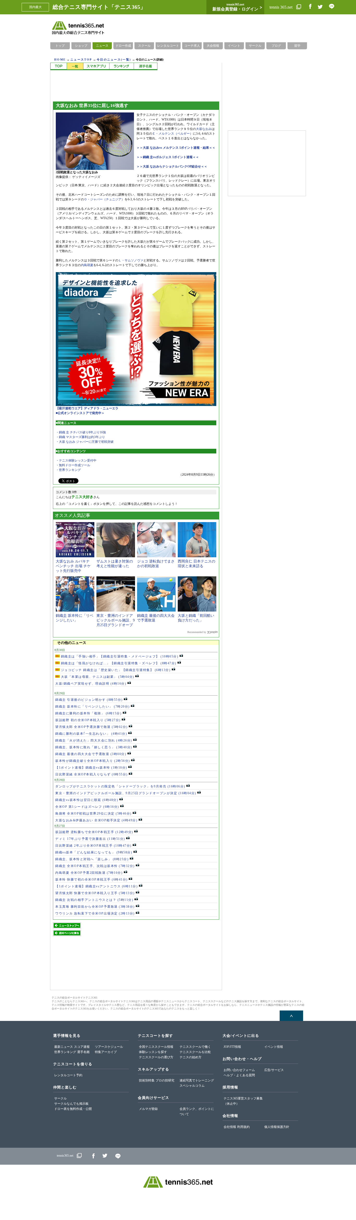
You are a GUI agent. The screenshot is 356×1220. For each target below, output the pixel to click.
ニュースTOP (81, 59)
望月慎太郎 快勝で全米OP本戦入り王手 (95, 893)
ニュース (102, 45)
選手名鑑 (83, 1052)
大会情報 (213, 45)
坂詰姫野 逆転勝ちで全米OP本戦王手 (94, 832)
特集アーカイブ (106, 1052)
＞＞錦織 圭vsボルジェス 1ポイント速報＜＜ (168, 157)
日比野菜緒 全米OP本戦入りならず (91, 774)
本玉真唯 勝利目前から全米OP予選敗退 (95, 906)
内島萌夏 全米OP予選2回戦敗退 (88, 873)
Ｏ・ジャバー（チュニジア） (104, 199)
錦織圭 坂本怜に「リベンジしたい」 (92, 706)
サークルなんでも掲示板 (71, 1103)
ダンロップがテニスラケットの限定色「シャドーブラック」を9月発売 (120, 786)
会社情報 (230, 1127)
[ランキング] (121, 66)
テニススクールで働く (195, 1047)
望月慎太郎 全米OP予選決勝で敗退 (91, 727)
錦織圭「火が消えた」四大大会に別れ (93, 740)
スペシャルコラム (192, 1085)
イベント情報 (273, 1047)
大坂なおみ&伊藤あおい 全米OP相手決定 (96, 820)
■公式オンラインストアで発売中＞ (80, 413)
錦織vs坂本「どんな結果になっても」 (93, 852)
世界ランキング (65, 1052)
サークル (255, 45)
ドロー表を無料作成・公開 (73, 1109)
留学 (297, 45)
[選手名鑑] (145, 66)
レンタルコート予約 (68, 1075)
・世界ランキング (68, 470)
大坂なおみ (204, 129)
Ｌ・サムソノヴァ (130, 260)
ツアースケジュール (109, 1047)
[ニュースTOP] (58, 66)
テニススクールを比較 (195, 1052)
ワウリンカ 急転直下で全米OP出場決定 (95, 913)
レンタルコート (168, 45)
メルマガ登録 (148, 1109)
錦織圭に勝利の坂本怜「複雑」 (88, 713)
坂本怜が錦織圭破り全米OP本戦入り (92, 761)
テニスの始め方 (190, 1057)
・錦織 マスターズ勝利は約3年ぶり (80, 437)
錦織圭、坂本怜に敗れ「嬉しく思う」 (93, 747)
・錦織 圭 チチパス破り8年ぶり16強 (81, 432)
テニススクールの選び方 (156, 1057)
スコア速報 (82, 1047)
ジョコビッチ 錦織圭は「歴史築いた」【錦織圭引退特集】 (115, 670)
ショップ (81, 45)
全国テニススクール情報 (156, 1047)
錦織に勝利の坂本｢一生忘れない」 (91, 733)
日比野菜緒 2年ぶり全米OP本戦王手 (93, 845)
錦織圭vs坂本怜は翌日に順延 (86, 800)
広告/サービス (274, 1070)
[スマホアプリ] (96, 66)
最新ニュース (63, 1047)
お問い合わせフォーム (239, 1070)
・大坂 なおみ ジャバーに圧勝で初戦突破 (85, 442)
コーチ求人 (192, 45)
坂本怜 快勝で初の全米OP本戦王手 (91, 879)
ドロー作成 (123, 45)
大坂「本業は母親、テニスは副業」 (97, 677)
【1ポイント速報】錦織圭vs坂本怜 (91, 767)
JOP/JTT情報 (232, 1047)
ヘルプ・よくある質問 (239, 1075)
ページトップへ (291, 1015)
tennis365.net (65, 1156)
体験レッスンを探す (153, 1052)
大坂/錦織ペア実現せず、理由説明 (90, 683)
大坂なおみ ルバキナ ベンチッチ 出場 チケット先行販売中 (73, 566)
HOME (60, 59)
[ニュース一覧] (75, 66)
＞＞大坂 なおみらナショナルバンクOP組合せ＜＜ (172, 166)
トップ (60, 45)
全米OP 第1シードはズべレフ (87, 807)
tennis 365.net (281, 7)
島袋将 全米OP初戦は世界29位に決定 (93, 813)
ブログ (276, 45)
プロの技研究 (165, 1080)
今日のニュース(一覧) (114, 59)
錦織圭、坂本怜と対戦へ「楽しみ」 (91, 859)
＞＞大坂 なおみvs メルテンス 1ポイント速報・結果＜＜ (176, 147)
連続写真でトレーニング (197, 1080)
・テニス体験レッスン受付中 (76, 460)
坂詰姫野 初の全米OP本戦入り (88, 720)
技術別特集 (147, 1080)
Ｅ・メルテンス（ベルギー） (172, 133)
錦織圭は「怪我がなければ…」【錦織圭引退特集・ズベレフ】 (118, 663)
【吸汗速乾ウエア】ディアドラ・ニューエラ (87, 408)
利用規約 (243, 1127)
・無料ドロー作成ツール (73, 465)
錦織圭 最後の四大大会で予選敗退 (90, 754)
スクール (144, 45)
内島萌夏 (87, 265)
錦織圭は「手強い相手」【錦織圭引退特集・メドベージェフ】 (119, 656)
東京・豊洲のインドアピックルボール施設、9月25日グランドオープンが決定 (125, 793)
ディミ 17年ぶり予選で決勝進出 (90, 839)
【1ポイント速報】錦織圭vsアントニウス (96, 886)
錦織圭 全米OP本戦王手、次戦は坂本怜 (95, 866)
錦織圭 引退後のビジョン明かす (89, 700)
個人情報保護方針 (276, 1127)
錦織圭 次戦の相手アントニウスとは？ (94, 900)
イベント (234, 45)
